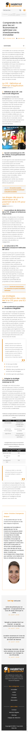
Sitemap (14, 715)
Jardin (14, 692)
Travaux (14, 695)
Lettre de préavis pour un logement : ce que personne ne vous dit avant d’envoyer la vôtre (14, 609)
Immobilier (14, 689)
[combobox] (12, 10)
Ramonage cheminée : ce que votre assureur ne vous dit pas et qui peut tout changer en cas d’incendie (14, 652)
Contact (14, 710)
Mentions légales (14, 712)
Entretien (14, 697)
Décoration (14, 700)
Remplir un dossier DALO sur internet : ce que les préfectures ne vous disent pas (14, 624)
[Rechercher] (20, 10)
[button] (24, 10)
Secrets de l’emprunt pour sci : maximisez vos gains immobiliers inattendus (14, 288)
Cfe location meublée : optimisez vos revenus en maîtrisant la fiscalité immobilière (14, 189)
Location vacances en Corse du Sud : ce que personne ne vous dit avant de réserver (14, 637)
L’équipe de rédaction (14, 718)
